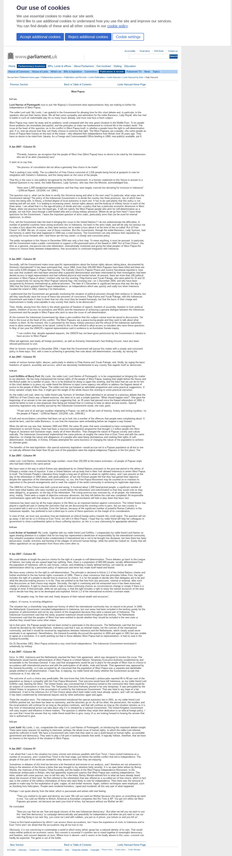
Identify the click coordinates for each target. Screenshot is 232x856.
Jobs (67, 850)
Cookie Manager (134, 850)
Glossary (22, 850)
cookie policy (117, 26)
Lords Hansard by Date (133, 77)
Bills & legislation (73, 71)
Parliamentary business (31, 66)
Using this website (80, 850)
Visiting (117, 66)
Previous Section (19, 84)
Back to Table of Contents (78, 84)
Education (130, 66)
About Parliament (84, 66)
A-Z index (11, 850)
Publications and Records (75, 77)
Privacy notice (107, 850)
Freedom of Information (52, 850)
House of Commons (19, 71)
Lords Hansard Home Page (131, 84)
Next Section (17, 844)
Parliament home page (29, 77)
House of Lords (40, 71)
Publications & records (112, 71)
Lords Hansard (113, 77)
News (147, 71)
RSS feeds (159, 51)
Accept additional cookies (40, 37)
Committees (91, 71)
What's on (56, 71)
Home (12, 66)
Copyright (95, 850)
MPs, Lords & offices (59, 66)
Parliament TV (134, 71)
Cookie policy (120, 850)
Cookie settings (128, 37)
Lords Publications (97, 77)
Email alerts (145, 51)
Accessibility (130, 51)
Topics (156, 71)
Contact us (173, 51)
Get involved (103, 66)
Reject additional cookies (88, 37)
